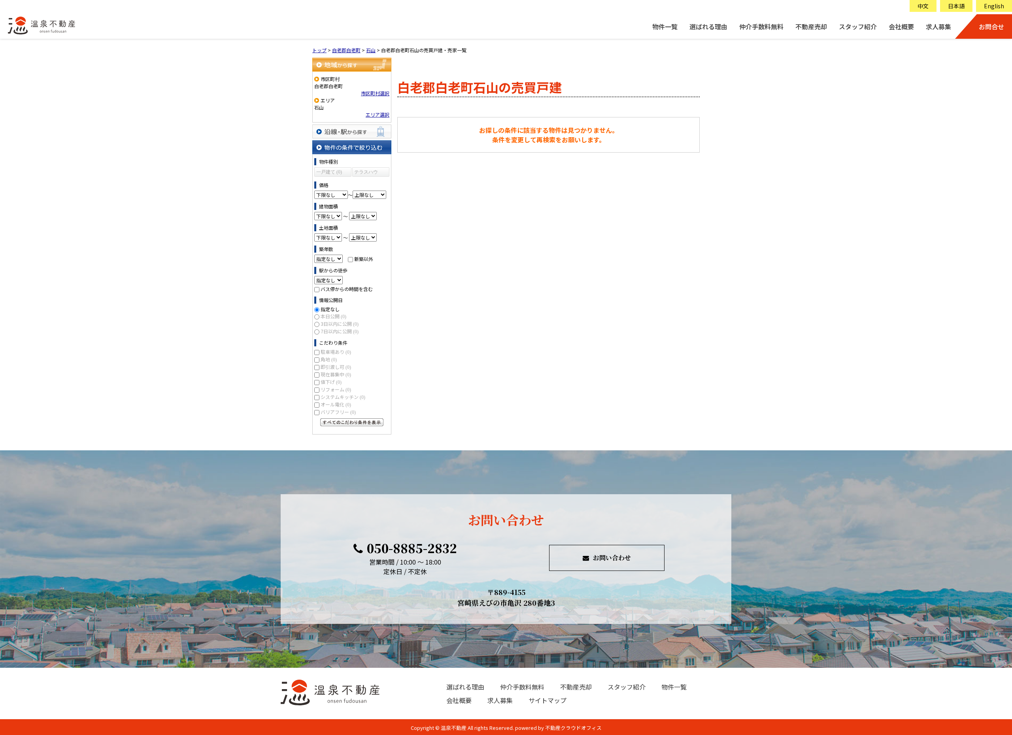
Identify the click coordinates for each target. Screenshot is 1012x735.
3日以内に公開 (340, 323)
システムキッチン (343, 396)
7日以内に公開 (340, 331)
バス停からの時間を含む (347, 288)
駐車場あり (336, 351)
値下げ (331, 381)
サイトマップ (547, 700)
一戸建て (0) (329, 172)
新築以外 (363, 258)
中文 (923, 6)
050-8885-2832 (412, 548)
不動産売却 (811, 26)
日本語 (956, 6)
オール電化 (336, 404)
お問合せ (991, 26)
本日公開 (333, 316)
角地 (329, 359)
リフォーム (336, 389)
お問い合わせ (612, 557)
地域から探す (351, 65)
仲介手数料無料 (761, 26)
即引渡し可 (336, 366)
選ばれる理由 (708, 26)
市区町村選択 (375, 93)
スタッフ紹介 (858, 26)
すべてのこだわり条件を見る (351, 422)
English (994, 6)
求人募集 (938, 26)
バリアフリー (338, 411)
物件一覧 (665, 26)
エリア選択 (377, 114)
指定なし (330, 309)
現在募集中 (336, 374)
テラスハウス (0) (366, 173)
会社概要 (901, 26)
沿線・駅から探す (351, 131)
